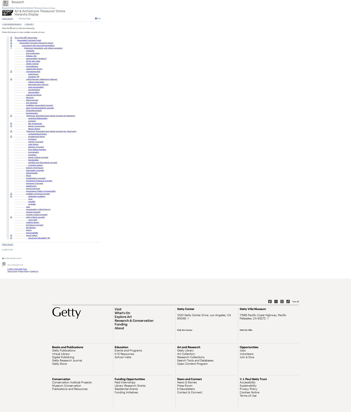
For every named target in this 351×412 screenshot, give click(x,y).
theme (29, 230)
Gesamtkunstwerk (34, 110)
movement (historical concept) (39, 181)
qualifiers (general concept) (38, 194)
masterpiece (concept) (36, 178)
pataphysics (31, 186)
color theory (33, 144)
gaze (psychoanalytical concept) (40, 108)
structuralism (33, 92)
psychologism (34, 90)
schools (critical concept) (36, 214)
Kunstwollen (33, 160)
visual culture (31, 235)
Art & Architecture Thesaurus (31, 8)
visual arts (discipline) (37, 238)
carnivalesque (32, 66)
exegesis (32, 121)
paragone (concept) (34, 183)
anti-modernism (33, 53)
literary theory (34, 129)
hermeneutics (32, 113)
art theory (32, 139)
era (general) (31, 103)
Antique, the (31, 56)
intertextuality (32, 173)
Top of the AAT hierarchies (26, 38)
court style (32, 220)
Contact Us (34, 271)
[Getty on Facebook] (270, 301)
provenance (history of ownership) (41, 191)
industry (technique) (34, 168)
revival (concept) (33, 212)
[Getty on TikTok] (288, 301)
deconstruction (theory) (38, 84)
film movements (35, 123)
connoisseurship (33, 71)
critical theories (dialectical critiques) (41, 79)
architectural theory (36, 136)
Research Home (8, 8)
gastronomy (33, 74)
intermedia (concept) (35, 170)
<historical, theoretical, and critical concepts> (43, 48)
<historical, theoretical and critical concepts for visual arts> (51, 131)
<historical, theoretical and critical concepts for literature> (50, 116)
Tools (17, 8)
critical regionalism (36, 82)
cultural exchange (33, 95)
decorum (30, 97)
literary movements (36, 126)
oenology (32, 77)
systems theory (32, 222)
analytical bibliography (37, 118)
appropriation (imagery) (36, 58)
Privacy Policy (23, 271)
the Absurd (30, 227)
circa (30, 199)
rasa (28, 207)
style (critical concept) (35, 217)
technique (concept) (34, 225)
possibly (31, 201)
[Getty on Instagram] (282, 301)
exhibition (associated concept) (39, 105)
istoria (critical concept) (38, 157)
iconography (33, 152)
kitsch (28, 175)
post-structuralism (36, 87)
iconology (32, 155)
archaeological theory (37, 134)
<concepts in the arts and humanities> (38, 45)
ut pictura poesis (35, 165)
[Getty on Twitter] (276, 301)
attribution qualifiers (36, 196)
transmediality (32, 233)
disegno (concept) (36, 147)
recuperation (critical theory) (38, 209)
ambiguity (30, 51)
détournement (32, 100)
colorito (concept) (35, 142)
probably (32, 204)
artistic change (32, 64)
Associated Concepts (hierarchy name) (36, 43)
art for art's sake (33, 61)
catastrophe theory (34, 69)
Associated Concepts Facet (29, 40)
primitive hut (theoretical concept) (42, 162)
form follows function (37, 149)
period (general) (33, 188)
